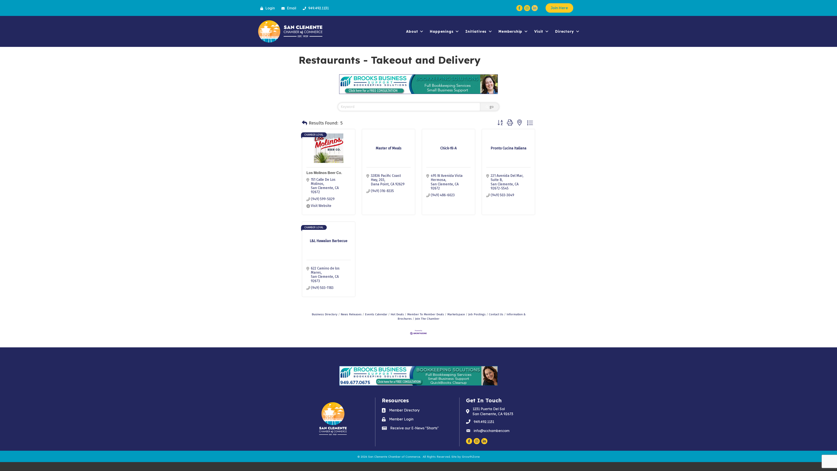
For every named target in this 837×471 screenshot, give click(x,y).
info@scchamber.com (491, 430)
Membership (510, 31)
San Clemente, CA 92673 (493, 411)
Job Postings (477, 314)
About (412, 31)
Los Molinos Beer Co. (324, 173)
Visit (538, 31)
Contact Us (496, 314)
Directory (564, 31)
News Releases (351, 314)
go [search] (491, 107)
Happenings (441, 31)
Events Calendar (376, 314)
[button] (304, 123)
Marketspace (456, 314)
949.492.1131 (484, 422)
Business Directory (324, 314)
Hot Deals (397, 314)
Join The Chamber (427, 319)
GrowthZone (471, 456)
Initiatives (476, 31)
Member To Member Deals (425, 314)
